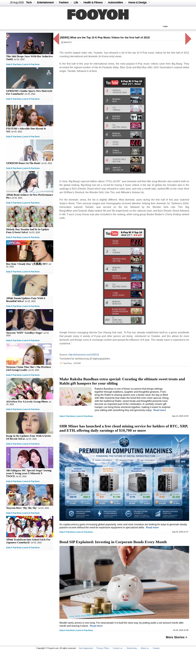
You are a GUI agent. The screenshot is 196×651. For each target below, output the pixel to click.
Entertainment (45, 2)
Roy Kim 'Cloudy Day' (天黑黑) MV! (27, 263)
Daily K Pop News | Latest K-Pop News (23, 64)
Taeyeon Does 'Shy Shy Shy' (21, 507)
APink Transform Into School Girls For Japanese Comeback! (28, 541)
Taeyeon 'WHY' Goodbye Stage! (24, 332)
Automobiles (115, 2)
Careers (156, 648)
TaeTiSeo (67, 363)
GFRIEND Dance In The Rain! (23, 163)
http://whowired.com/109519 (83, 354)
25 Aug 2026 (17, 2)
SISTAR (77, 363)
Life (76, 2)
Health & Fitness (93, 2)
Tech (29, 2)
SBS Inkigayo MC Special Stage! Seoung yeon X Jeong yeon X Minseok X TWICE (28, 473)
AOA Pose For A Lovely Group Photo (27, 401)
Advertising (132, 648)
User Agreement (86, 648)
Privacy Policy (102, 648)
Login (165, 26)
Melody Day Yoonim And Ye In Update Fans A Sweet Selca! (27, 231)
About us (145, 648)
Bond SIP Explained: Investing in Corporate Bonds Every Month (113, 542)
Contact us (118, 648)
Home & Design (137, 2)
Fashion (63, 2)
